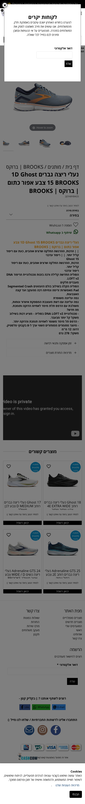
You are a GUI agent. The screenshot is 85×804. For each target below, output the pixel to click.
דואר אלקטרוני (63, 48)
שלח (68, 64)
